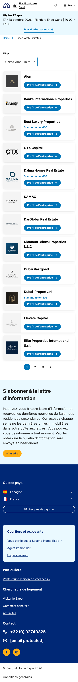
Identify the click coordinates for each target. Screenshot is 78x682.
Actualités (9, 613)
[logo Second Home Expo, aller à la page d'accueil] (6, 5)
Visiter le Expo (13, 598)
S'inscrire (12, 453)
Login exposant (17, 555)
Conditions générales (17, 677)
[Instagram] (16, 652)
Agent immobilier (18, 548)
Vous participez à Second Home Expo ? (34, 540)
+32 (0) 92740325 (28, 631)
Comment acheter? (16, 606)
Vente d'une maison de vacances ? (26, 579)
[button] (55, 5)
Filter (6, 53)
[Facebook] (6, 652)
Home (6, 37)
